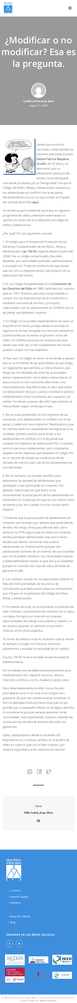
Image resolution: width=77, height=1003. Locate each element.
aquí (35, 202)
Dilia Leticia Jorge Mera (40, 101)
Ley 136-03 (29, 251)
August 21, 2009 (39, 105)
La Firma (15, 890)
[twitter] (19, 943)
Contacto (15, 902)
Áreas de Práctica (20, 916)
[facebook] (9, 943)
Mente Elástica (48, 1000)
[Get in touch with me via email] (38, 821)
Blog (12, 922)
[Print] (29, 771)
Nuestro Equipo (19, 896)
